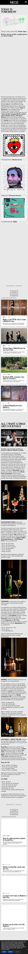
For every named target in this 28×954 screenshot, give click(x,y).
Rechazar (10, 951)
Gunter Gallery (5, 104)
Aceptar (4, 951)
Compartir (14, 291)
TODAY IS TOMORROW (8, 10)
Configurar (17, 951)
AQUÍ (8, 949)
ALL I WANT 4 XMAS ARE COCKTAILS (13, 425)
